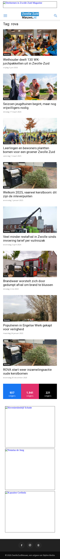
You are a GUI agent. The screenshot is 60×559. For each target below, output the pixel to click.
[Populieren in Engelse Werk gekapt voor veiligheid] (30, 308)
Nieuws (7, 54)
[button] (5, 16)
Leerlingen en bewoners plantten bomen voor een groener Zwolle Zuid (29, 150)
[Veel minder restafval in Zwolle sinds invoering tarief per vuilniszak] (30, 219)
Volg (30, 385)
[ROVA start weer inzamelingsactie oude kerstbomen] (30, 352)
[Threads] (38, 545)
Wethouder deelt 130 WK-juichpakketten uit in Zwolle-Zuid (26, 61)
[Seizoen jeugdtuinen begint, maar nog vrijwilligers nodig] (30, 87)
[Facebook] (21, 545)
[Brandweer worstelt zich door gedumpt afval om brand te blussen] (30, 264)
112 (5, 276)
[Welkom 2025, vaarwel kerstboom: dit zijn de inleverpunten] (30, 175)
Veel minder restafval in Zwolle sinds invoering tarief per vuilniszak (29, 238)
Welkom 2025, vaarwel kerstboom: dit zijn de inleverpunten (30, 194)
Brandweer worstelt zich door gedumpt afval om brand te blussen (28, 283)
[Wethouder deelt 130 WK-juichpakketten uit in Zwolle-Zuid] (30, 42)
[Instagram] (30, 545)
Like (12, 385)
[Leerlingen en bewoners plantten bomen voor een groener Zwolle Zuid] (30, 131)
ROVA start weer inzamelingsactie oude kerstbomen (27, 371)
